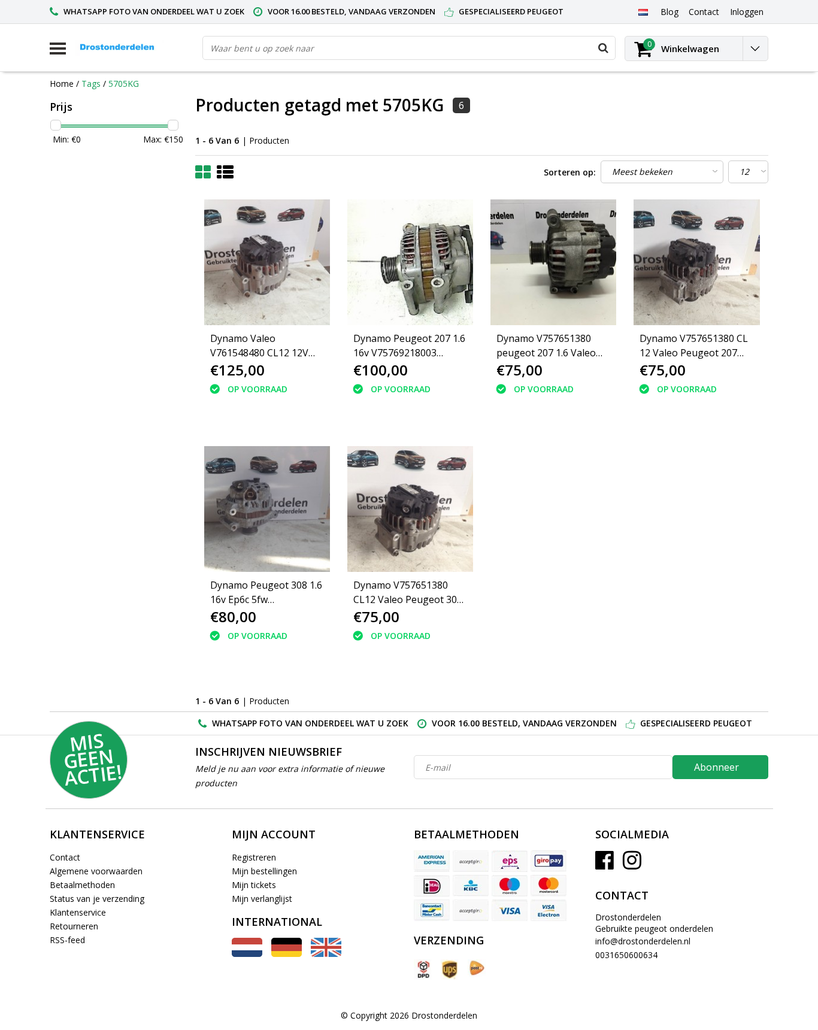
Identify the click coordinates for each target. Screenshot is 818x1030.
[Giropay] (548, 861)
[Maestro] (510, 885)
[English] (326, 953)
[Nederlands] (643, 11)
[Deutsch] (286, 953)
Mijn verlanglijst (262, 898)
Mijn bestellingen (264, 871)
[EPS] (510, 861)
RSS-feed (67, 940)
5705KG (123, 83)
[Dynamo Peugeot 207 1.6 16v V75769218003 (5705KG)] (410, 262)
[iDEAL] (432, 885)
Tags (91, 83)
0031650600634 (626, 955)
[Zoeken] (603, 48)
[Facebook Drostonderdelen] (604, 864)
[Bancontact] (432, 910)
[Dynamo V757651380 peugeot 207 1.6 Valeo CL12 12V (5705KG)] (553, 262)
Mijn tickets (254, 884)
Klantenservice (78, 912)
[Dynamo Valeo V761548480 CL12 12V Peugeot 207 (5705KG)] (267, 262)
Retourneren (74, 926)
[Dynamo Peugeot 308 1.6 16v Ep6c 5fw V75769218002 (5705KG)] (267, 509)
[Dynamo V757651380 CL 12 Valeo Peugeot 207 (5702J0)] (696, 262)
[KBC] (471, 885)
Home (62, 83)
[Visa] (510, 910)
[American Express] (432, 861)
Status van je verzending (97, 898)
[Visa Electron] (548, 910)
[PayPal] (471, 910)
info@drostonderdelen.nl (642, 941)
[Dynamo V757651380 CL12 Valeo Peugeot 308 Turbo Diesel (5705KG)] (410, 509)
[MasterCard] (548, 885)
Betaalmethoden (82, 884)
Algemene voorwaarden (96, 871)
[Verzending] (423, 969)
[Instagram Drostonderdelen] (632, 864)
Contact (65, 857)
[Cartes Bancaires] (471, 861)
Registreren (254, 857)
